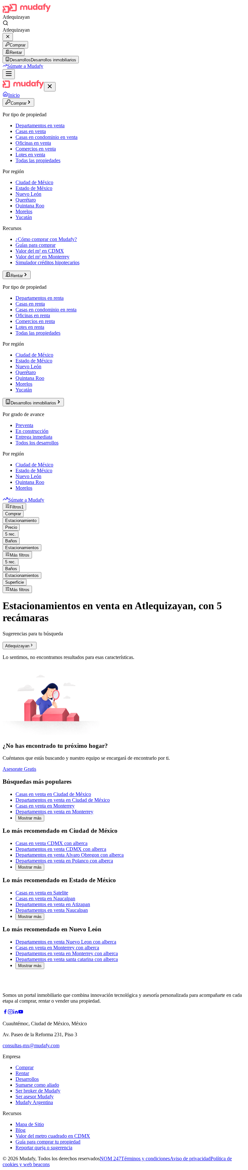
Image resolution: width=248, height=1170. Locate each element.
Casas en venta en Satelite (42, 892)
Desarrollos (27, 1079)
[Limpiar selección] (8, 37)
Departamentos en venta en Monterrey (54, 811)
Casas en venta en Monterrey (45, 806)
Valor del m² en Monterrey (42, 256)
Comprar (18, 45)
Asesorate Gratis (19, 769)
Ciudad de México (34, 182)
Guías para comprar (36, 245)
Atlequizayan (17, 645)
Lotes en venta (30, 154)
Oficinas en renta (33, 315)
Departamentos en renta (40, 298)
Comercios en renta (35, 321)
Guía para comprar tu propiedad (48, 1141)
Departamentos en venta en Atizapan (53, 904)
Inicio (14, 95)
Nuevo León (28, 194)
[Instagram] (10, 1012)
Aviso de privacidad (190, 1158)
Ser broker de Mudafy (38, 1090)
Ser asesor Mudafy (35, 1096)
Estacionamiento (20, 520)
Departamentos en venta (40, 125)
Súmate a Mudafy (25, 66)
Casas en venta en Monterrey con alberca (57, 947)
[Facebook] (5, 1012)
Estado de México (34, 188)
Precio (11, 527)
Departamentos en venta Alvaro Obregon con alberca (70, 855)
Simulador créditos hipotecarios (47, 262)
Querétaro (26, 200)
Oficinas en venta (33, 143)
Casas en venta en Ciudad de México (53, 794)
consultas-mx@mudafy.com (31, 1045)
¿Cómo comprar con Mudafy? (46, 239)
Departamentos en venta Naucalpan (52, 910)
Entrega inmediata (34, 437)
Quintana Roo (30, 205)
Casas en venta (31, 131)
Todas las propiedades (38, 160)
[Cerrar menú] (50, 86)
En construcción (32, 431)
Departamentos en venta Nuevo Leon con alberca (66, 942)
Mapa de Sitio (30, 1124)
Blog (21, 1130)
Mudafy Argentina (34, 1102)
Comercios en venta (36, 148)
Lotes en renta (30, 327)
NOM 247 (110, 1158)
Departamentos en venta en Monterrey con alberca (67, 953)
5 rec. (10, 534)
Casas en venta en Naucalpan (45, 898)
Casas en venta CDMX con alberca (52, 843)
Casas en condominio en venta (47, 137)
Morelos (24, 211)
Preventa (24, 425)
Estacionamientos (22, 547)
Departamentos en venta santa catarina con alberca (67, 959)
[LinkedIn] (15, 1012)
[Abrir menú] (9, 74)
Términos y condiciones (145, 1158)
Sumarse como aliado (37, 1085)
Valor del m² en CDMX (40, 251)
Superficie (14, 582)
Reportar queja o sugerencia (44, 1147)
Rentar (16, 52)
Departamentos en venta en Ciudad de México (63, 800)
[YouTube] (20, 1012)
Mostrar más (30, 818)
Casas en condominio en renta (46, 309)
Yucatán (24, 217)
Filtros (17, 507)
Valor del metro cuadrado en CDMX (53, 1136)
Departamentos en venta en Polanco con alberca (64, 860)
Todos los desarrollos (37, 442)
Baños (11, 540)
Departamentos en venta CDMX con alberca (61, 849)
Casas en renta (30, 304)
